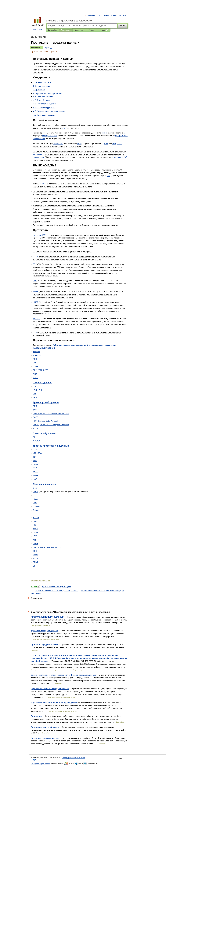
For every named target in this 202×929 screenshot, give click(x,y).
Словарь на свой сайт (112, 16)
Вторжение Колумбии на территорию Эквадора (102, 590)
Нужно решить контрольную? (56, 586)
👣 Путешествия (39, 760)
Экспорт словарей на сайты (40, 764)
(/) (51, 413)
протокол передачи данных (44, 631)
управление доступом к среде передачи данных (54, 702)
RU (124, 16)
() (45, 421)
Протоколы (36, 716)
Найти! (122, 26)
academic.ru (37, 29)
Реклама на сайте (78, 758)
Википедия (52, 30)
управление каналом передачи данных (50, 688)
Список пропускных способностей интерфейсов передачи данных (63, 675)
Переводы (79, 30)
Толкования (65, 30)
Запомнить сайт (93, 16)
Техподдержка (67, 758)
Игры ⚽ (104, 30)
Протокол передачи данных (44, 644)
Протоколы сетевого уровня (45, 738)
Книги (91, 30)
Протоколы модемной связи (45, 727)
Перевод (48, 48)
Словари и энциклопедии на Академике (69, 20)
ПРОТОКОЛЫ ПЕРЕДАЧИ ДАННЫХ (47, 617)
